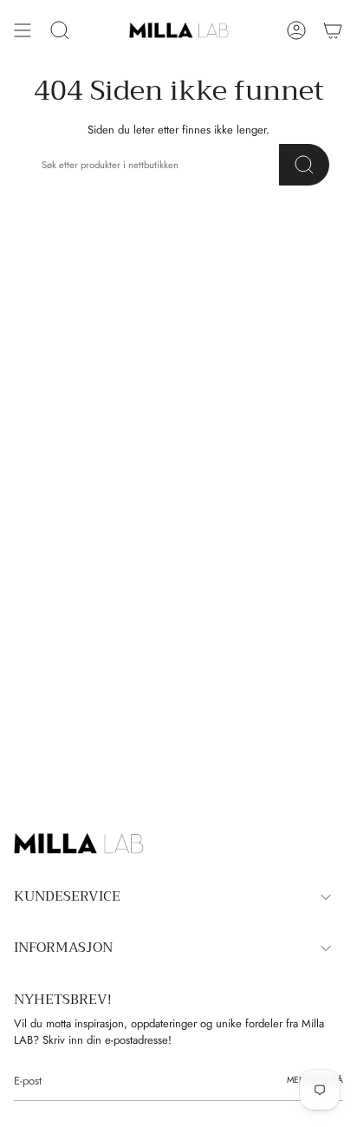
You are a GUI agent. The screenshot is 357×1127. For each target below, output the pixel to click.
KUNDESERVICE (67, 896)
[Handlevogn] (333, 30)
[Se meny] (22, 30)
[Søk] (304, 165)
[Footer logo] (79, 843)
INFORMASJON (63, 947)
